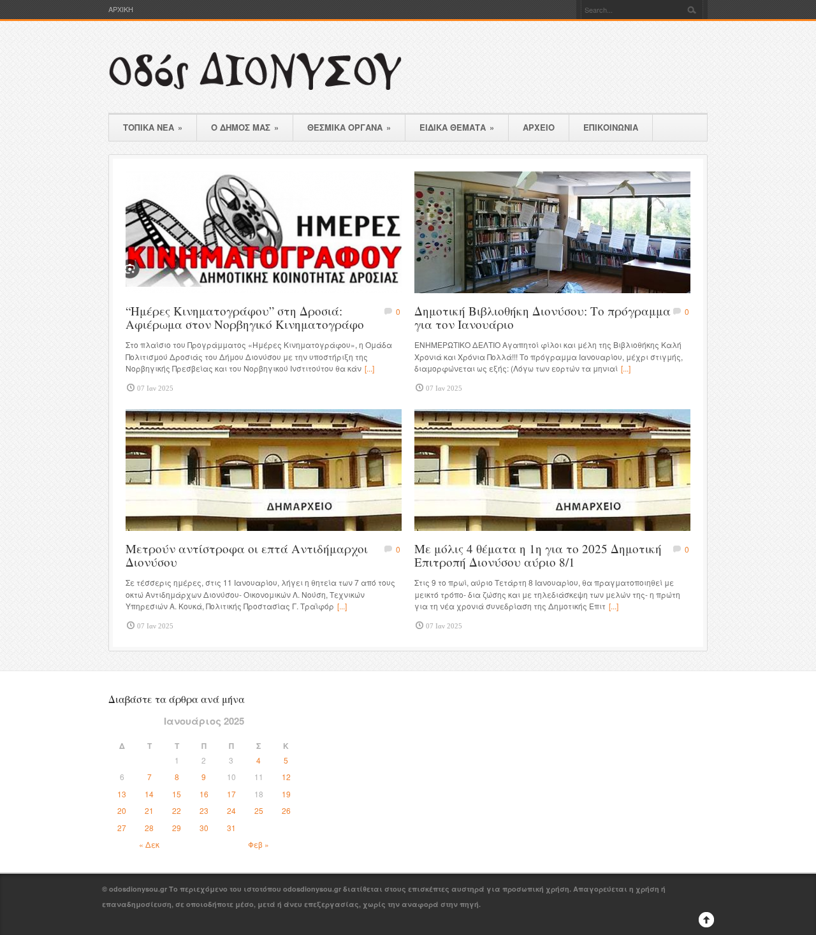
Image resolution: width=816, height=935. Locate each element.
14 (149, 793)
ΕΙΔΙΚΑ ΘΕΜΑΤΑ (456, 127)
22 (176, 810)
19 (286, 793)
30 (204, 827)
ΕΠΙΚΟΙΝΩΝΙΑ (610, 127)
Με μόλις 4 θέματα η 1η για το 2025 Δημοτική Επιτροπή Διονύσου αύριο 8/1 (538, 555)
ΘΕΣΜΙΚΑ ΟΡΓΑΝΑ (349, 127)
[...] (369, 368)
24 (231, 810)
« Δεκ (149, 844)
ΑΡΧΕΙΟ (539, 127)
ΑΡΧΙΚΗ (120, 9)
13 (121, 793)
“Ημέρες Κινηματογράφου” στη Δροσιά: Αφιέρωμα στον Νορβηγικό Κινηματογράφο (245, 317)
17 (231, 793)
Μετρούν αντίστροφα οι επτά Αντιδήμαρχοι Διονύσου (247, 555)
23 (204, 810)
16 (204, 793)
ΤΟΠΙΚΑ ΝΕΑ (152, 127)
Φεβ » (258, 844)
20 (121, 810)
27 (121, 827)
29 (176, 827)
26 (286, 810)
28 (149, 827)
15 (176, 793)
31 (231, 827)
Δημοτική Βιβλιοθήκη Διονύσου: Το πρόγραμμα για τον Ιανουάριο (542, 317)
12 (286, 776)
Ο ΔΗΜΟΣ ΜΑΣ (245, 127)
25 (258, 810)
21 (149, 810)
